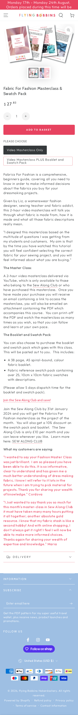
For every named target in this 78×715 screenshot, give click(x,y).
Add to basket (39, 129)
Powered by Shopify (17, 700)
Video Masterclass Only (25, 150)
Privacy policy (65, 700)
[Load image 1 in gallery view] (33, 73)
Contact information (53, 705)
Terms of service (25, 705)
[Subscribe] (72, 603)
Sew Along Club (45, 285)
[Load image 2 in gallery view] (44, 73)
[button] (61, 15)
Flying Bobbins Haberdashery (38, 690)
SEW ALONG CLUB (27, 441)
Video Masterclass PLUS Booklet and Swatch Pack (35, 161)
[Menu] (5, 15)
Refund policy (43, 700)
